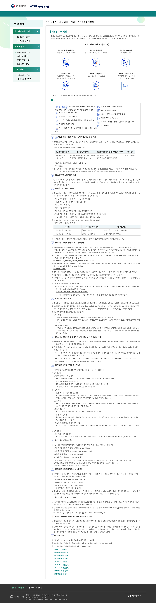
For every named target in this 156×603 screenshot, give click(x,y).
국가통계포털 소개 (22, 31)
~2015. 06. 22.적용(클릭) (61, 574)
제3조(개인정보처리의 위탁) (68, 116)
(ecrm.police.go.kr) (76, 457)
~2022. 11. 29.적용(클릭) (61, 565)
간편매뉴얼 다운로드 (24, 75)
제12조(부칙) (104, 125)
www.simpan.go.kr (74, 465)
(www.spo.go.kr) (77, 454)
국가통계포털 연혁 (23, 41)
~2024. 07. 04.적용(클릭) (61, 555)
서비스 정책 (19, 46)
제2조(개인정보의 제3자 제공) (68, 112)
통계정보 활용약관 (23, 60)
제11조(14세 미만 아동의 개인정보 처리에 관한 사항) (117, 122)
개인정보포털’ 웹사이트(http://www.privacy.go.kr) (106, 507)
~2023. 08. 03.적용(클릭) (61, 561)
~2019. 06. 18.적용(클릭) (61, 571)
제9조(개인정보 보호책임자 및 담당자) (112, 114)
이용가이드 (19, 69)
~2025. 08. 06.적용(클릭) (61, 552)
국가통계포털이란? (23, 37)
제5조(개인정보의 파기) (66, 124)
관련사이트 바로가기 (134, 596)
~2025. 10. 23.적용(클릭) (61, 549)
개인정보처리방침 (23, 63)
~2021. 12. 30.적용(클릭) (61, 568)
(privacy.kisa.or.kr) (86, 448)
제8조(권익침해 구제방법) (108, 110)
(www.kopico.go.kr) (85, 451)
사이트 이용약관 (22, 56)
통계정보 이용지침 (23, 52)
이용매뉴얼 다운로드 (24, 79)
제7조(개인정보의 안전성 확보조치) (111, 106)
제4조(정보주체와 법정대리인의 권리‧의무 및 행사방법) (77, 120)
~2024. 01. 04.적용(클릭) (61, 558)
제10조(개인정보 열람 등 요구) (110, 118)
